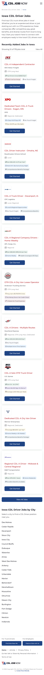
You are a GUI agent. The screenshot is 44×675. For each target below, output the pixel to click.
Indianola (6, 622)
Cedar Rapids (7, 527)
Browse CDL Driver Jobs (11, 10)
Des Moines (7, 522)
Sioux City (6, 535)
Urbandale (6, 574)
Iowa (24, 10)
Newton (5, 617)
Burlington (6, 604)
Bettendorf (6, 583)
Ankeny (5, 566)
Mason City (6, 600)
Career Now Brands (23, 671)
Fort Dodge (7, 609)
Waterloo (6, 553)
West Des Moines (9, 561)
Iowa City (6, 540)
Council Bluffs (8, 544)
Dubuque (6, 548)
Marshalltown (8, 587)
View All (39, 49)
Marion (5, 578)
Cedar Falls (6, 570)
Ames (4, 557)
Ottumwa (6, 596)
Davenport (6, 531)
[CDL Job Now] (11, 664)
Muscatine (6, 591)
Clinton (5, 613)
